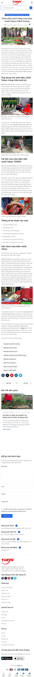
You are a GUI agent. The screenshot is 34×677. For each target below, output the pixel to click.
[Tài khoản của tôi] (32, 2)
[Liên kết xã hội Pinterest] (12, 375)
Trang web (4, 501)
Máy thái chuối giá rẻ (10, 363)
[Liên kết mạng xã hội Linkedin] (16, 375)
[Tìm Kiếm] (30, 7)
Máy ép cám (4, 590)
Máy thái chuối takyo (10, 370)
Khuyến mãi (4, 611)
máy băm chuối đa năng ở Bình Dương (15, 355)
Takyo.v (22, 328)
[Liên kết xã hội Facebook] (3, 375)
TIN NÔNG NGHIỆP (19, 15)
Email (3, 494)
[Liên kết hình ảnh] (7, 561)
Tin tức (3, 633)
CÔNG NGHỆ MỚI (10, 15)
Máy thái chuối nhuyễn (10, 366)
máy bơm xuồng (5, 602)
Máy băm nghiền (6, 596)
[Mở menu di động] (2, 2)
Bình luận (4, 466)
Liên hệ (3, 617)
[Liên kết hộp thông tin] (9, 526)
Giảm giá (3, 623)
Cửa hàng (4, 615)
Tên (3, 487)
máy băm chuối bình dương (12, 344)
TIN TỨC (26, 15)
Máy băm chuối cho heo (10, 351)
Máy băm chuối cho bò (10, 348)
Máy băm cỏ (4, 599)
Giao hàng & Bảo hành (7, 620)
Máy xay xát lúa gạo (7, 587)
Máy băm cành (5, 593)
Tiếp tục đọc (6, 429)
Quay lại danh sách (17, 383)
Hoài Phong (9, 25)
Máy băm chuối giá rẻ (10, 359)
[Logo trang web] (17, 2)
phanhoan (8, 407)
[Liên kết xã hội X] (7, 375)
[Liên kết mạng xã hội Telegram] (20, 375)
